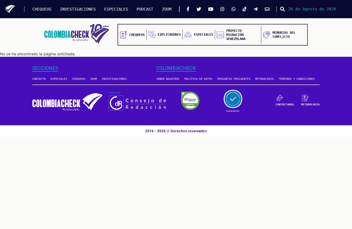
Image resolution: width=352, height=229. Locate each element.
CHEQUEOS (41, 9)
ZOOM (166, 9)
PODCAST (144, 9)
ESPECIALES (116, 9)
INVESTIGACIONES (78, 9)
